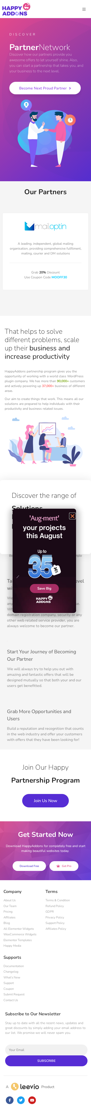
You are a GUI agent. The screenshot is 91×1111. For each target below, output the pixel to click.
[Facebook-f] (10, 1100)
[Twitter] (21, 1100)
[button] (72, 516)
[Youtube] (32, 1100)
